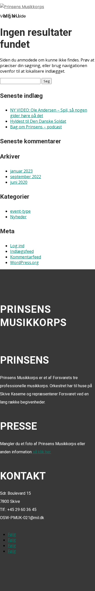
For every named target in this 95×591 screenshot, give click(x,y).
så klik (41, 451)
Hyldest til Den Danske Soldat (38, 121)
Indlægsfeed (22, 251)
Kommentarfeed (25, 257)
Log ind (17, 245)
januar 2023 (21, 171)
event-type (20, 211)
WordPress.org (24, 262)
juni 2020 (18, 182)
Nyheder (18, 217)
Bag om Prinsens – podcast (36, 127)
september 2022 (25, 176)
